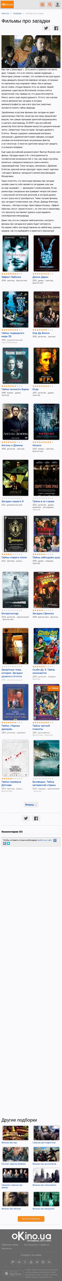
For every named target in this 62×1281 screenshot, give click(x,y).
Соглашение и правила (36, 1245)
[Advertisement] (31, 982)
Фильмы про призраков (43, 1209)
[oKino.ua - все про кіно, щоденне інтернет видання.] (7, 4)
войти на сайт (44, 840)
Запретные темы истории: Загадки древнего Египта (12, 673)
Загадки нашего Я (12, 501)
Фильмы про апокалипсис (44, 1185)
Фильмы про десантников (44, 1164)
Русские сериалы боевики (14, 1164)
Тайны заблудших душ (46, 557)
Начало (37, 445)
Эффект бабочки (11, 277)
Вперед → (31, 804)
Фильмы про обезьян (11, 1209)
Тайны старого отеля (14, 557)
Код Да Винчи (41, 333)
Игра (35, 389)
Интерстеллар (10, 613)
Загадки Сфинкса (43, 613)
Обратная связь (10, 1245)
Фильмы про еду (9, 1143)
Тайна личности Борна (15, 389)
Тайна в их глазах (43, 501)
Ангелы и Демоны (12, 445)
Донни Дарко (40, 277)
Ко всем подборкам (31, 1219)
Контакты (7, 1248)
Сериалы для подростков (44, 1143)
